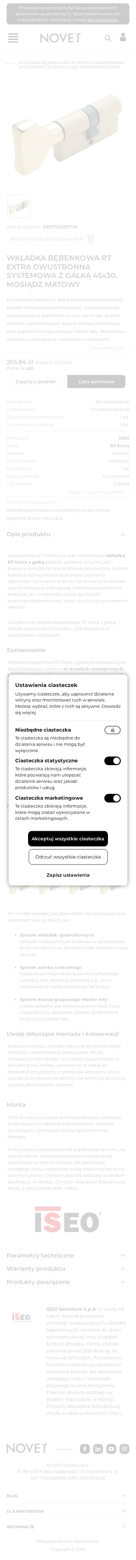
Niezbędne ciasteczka (43, 729)
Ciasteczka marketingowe (49, 797)
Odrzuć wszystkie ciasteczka (68, 857)
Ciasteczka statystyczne (46, 760)
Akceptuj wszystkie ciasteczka (68, 839)
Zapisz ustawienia (68, 875)
